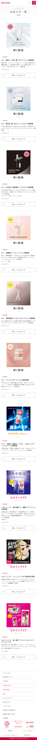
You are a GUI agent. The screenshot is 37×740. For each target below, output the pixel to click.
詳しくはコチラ (19, 75)
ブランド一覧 (6, 673)
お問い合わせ (27, 735)
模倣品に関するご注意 (9, 714)
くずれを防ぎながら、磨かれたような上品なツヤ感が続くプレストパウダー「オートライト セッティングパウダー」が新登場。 (18, 128)
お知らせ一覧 (6, 702)
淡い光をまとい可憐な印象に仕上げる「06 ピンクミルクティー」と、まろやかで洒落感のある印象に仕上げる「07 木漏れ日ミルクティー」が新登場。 (18, 384)
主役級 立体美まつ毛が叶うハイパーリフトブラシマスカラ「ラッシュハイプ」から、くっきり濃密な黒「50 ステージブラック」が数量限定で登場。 (18, 581)
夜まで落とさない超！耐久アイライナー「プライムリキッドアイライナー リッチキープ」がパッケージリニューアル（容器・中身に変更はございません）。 (18, 646)
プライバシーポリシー (27, 730)
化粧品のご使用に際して (9, 710)
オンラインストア (7, 698)
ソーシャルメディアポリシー (10, 735)
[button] (34, 3)
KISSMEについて (7, 677)
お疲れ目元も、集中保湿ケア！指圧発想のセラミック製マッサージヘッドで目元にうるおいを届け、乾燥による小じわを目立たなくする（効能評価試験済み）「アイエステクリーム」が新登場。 (18, 515)
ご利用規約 (10, 730)
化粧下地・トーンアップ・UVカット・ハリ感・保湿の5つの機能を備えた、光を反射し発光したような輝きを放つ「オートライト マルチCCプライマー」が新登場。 (18, 64)
